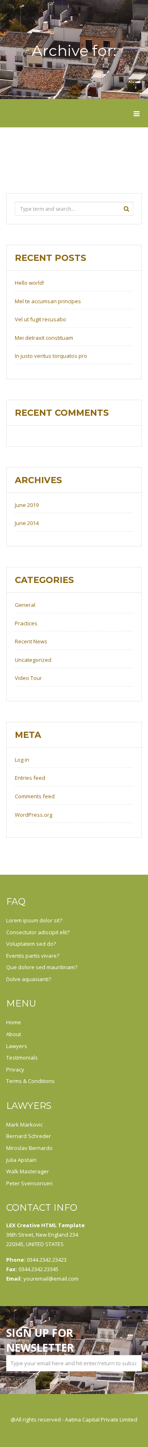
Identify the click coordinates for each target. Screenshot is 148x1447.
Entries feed (30, 777)
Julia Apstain (21, 1160)
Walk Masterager (27, 1171)
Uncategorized (33, 660)
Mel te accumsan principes (48, 301)
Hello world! (29, 282)
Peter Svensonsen (29, 1183)
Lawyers (16, 1046)
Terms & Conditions (30, 1081)
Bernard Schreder (28, 1136)
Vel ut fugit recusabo (40, 319)
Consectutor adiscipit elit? (37, 932)
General (25, 604)
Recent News (31, 641)
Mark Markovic (24, 1124)
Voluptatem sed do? (31, 943)
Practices (26, 623)
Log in (22, 759)
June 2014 (27, 523)
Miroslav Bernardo (29, 1148)
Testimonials (22, 1057)
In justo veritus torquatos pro (51, 355)
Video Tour (28, 678)
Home (13, 1022)
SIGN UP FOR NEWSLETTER (40, 1340)
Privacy (15, 1069)
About (13, 1034)
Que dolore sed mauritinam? (41, 967)
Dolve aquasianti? (28, 979)
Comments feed (35, 796)
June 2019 (27, 505)
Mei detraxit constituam (44, 337)
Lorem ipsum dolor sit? (34, 920)
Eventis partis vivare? (32, 955)
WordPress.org (33, 814)
